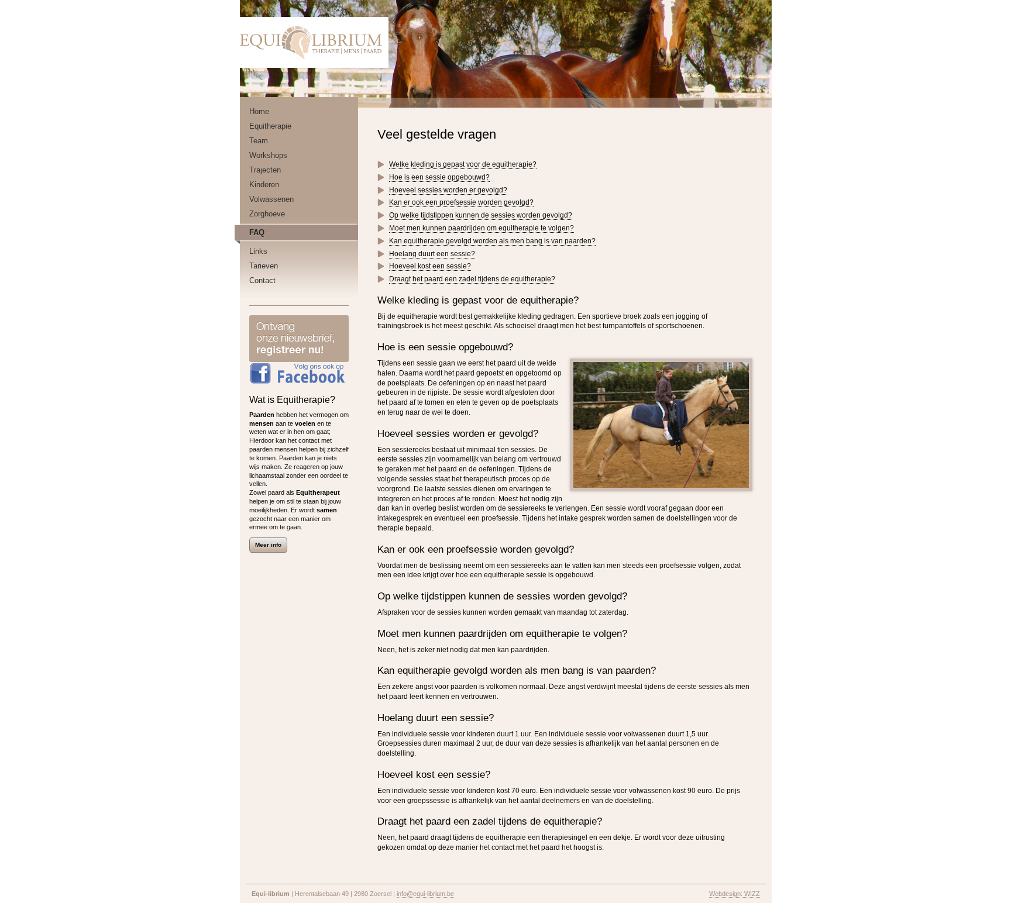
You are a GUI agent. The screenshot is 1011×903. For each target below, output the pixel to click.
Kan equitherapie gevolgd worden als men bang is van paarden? (492, 241)
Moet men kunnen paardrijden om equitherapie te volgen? (481, 228)
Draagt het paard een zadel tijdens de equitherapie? (472, 279)
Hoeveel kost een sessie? (430, 266)
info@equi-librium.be (425, 893)
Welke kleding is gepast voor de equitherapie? (463, 164)
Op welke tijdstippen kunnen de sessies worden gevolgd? (480, 215)
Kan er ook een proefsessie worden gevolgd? (461, 202)
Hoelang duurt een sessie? (432, 254)
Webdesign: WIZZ (734, 893)
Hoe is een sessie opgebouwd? (439, 177)
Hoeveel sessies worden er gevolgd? (448, 190)
